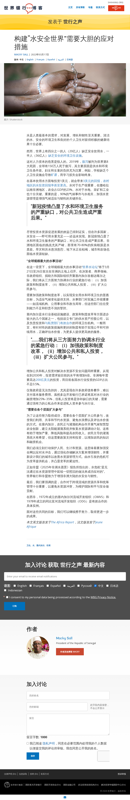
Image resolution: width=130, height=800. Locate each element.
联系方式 (100, 7)
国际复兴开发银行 (33, 784)
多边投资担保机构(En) (88, 784)
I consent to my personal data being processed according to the (62, 597)
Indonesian (15, 590)
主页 (70, 7)
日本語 (70, 59)
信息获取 (23, 773)
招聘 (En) (34, 773)
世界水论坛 (90, 267)
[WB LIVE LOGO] (116, 8)
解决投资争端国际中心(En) (113, 784)
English (30, 59)
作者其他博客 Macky (70, 651)
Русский (86, 586)
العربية (61, 59)
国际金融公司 (69, 784)
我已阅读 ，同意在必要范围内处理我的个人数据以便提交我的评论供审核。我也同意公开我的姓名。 (68, 745)
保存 (33, 756)
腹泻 (85, 162)
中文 (22, 59)
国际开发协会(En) (52, 784)
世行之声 (72, 22)
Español (51, 59)
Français (41, 59)
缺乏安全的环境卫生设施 (65, 155)
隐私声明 (49, 743)
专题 (90, 7)
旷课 (54, 175)
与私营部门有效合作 (58, 323)
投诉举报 (122, 773)
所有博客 (80, 7)
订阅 (15, 606)
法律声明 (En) (10, 773)
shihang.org (115, 2)
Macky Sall (21, 54)
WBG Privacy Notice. (103, 597)
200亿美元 (43, 380)
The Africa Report (62, 522)
